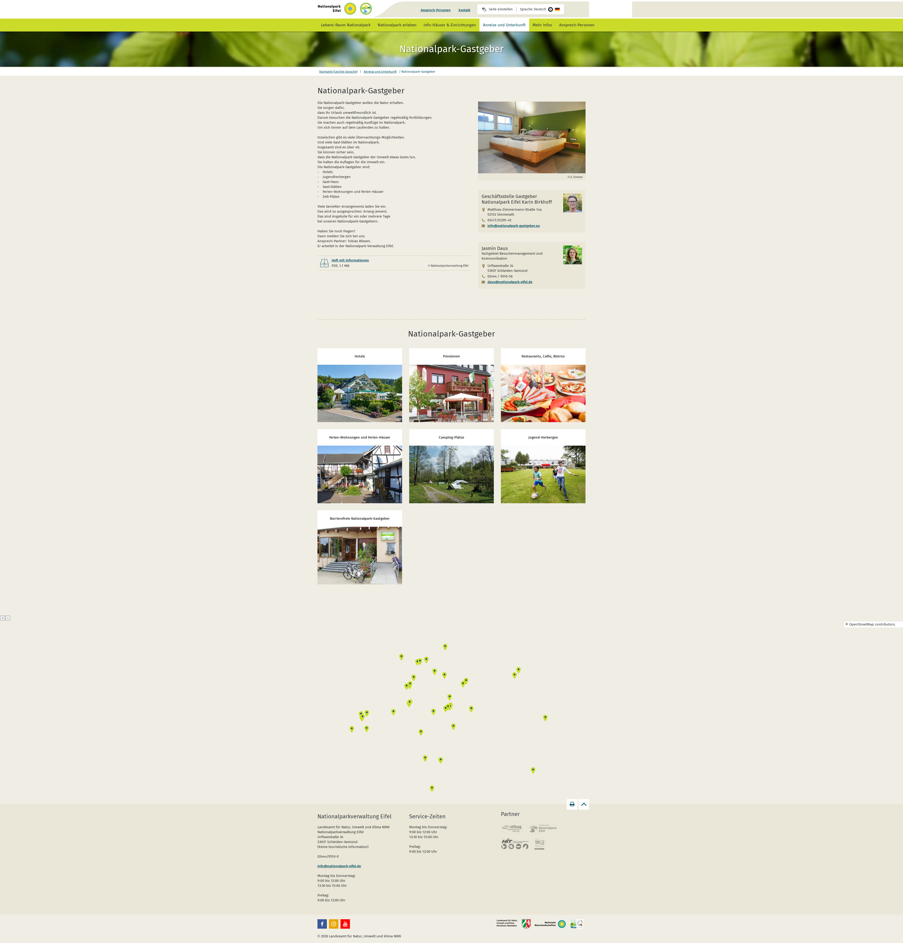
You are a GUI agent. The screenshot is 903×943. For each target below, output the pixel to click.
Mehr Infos (542, 25)
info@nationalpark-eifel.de (339, 866)
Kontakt (464, 10)
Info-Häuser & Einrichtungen (450, 25)
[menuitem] (436, 10)
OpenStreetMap (861, 624)
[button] (322, 924)
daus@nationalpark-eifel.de (509, 282)
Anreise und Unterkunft (504, 25)
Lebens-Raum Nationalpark (346, 25)
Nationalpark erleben (397, 25)
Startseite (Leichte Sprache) (338, 71)
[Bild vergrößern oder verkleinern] (532, 137)
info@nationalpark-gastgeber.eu (513, 226)
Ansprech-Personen (436, 10)
